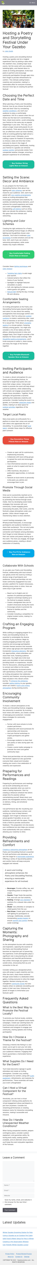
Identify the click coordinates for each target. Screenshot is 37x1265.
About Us (11, 1256)
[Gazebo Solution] (2, 2)
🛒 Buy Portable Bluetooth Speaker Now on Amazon (18, 356)
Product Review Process (24, 1254)
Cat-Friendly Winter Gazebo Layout (15, 1245)
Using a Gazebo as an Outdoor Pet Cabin (18, 1235)
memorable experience (25, 856)
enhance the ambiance (19, 681)
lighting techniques (21, 266)
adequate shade (25, 402)
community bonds (18, 984)
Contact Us (18, 1256)
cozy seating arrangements (21, 195)
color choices (7, 269)
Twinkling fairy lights (14, 273)
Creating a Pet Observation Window (16, 1242)
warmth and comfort (20, 920)
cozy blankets (25, 900)
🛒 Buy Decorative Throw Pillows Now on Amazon (18, 440)
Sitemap (26, 1256)
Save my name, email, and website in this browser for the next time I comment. (18, 1202)
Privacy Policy (9, 1254)
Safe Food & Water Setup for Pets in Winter (18, 1239)
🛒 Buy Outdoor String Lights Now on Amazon (18, 164)
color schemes (17, 190)
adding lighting (14, 683)
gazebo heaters (22, 918)
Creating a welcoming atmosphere (15, 850)
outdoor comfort (8, 150)
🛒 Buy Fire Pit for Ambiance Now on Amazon (18, 553)
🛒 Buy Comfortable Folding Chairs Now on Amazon (18, 254)
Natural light (11, 292)
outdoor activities (9, 407)
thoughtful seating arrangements (14, 339)
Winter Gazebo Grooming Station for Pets (18, 1232)
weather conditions (10, 111)
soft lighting (17, 209)
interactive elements (18, 651)
